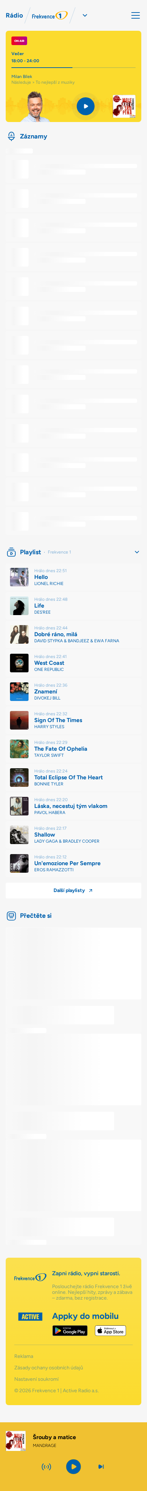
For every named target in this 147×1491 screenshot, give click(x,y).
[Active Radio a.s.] (30, 1324)
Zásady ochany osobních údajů (48, 1368)
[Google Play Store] (70, 1330)
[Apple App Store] (110, 1330)
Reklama (23, 1356)
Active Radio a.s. (81, 1391)
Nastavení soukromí (36, 1379)
